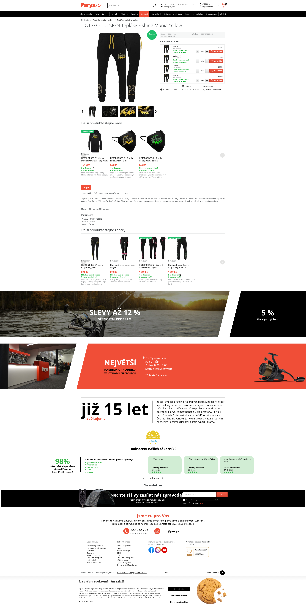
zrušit (202, 503)
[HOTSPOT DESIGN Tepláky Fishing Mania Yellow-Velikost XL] (166, 72)
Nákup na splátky (94, 562)
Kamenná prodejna (124, 546)
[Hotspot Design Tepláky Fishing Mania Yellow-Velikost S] (166, 53)
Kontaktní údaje (123, 550)
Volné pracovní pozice (125, 558)
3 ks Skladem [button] (86, 168)
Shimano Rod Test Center (127, 565)
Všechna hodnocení (153, 478)
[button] (154, 5)
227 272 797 (139, 530)
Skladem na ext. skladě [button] (181, 50)
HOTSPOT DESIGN (206, 34)
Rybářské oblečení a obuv (103, 20)
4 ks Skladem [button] (144, 275)
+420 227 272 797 (171, 4)
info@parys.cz (169, 7)
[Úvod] (91, 5)
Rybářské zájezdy (124, 562)
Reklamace (91, 550)
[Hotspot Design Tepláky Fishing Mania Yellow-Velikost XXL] (166, 81)
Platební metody (93, 555)
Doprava (90, 553)
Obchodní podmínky (95, 546)
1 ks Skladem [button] (115, 168)
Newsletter (121, 548)
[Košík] (224, 5)
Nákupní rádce (93, 560)
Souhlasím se (190, 500)
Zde (94, 595)
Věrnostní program (94, 558)
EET (118, 555)
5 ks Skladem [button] (173, 275)
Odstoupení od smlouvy (96, 548)
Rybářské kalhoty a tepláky (127, 20)
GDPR (119, 553)
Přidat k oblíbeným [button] (213, 89)
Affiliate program (124, 560)
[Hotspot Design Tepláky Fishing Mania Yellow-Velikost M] (166, 62)
